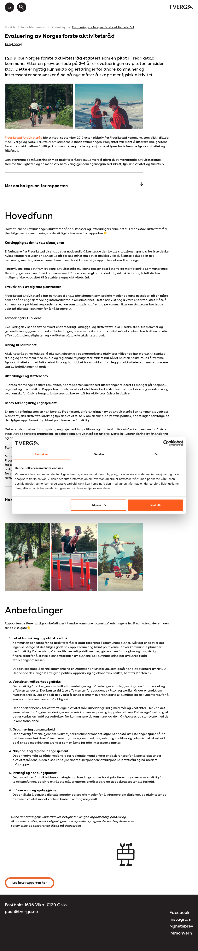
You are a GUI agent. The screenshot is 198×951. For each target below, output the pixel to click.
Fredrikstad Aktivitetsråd (23, 137)
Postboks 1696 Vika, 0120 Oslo (36, 904)
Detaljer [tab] (99, 454)
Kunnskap (58, 27)
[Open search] (21, 7)
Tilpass (96, 505)
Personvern (181, 933)
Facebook (179, 912)
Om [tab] (156, 454)
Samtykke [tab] (41, 454)
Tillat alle (155, 505)
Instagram (180, 919)
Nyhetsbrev (181, 926)
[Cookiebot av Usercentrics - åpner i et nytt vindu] (166, 443)
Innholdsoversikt (33, 27)
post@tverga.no (21, 911)
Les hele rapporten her (29, 882)
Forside (10, 27)
